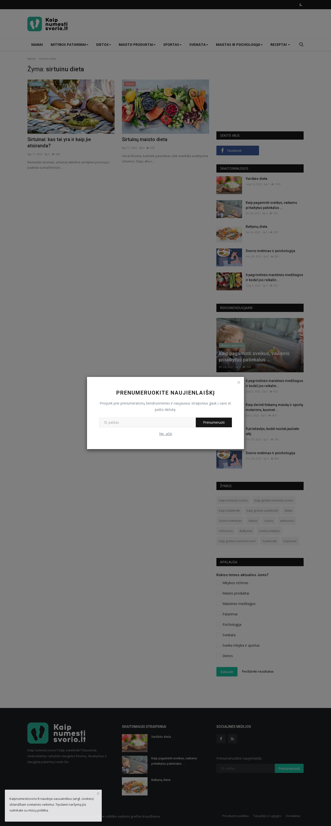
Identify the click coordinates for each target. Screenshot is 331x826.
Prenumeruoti (214, 422)
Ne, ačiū (165, 433)
